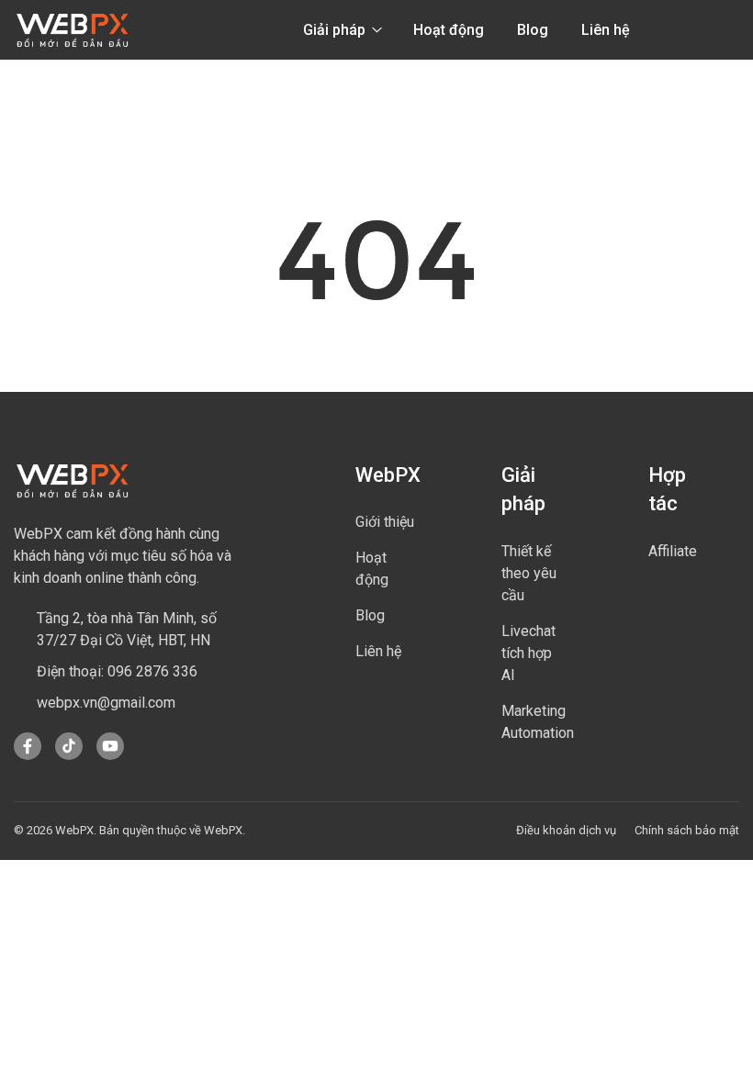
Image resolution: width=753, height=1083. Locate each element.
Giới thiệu (384, 521)
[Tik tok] (69, 755)
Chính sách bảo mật (687, 830)
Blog (532, 30)
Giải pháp (336, 30)
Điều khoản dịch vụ (566, 830)
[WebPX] (72, 480)
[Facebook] (27, 755)
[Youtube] (110, 755)
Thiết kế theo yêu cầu (528, 573)
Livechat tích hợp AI (528, 653)
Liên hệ (605, 30)
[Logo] (72, 30)
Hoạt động (448, 30)
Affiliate (672, 551)
